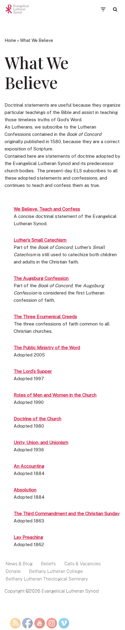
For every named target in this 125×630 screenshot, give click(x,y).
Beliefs (48, 563)
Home (10, 40)
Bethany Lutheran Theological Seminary (47, 578)
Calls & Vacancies (82, 563)
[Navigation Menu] (103, 9)
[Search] (115, 9)
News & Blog (19, 563)
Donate (13, 571)
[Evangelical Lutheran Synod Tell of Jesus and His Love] (17, 9)
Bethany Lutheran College (56, 571)
